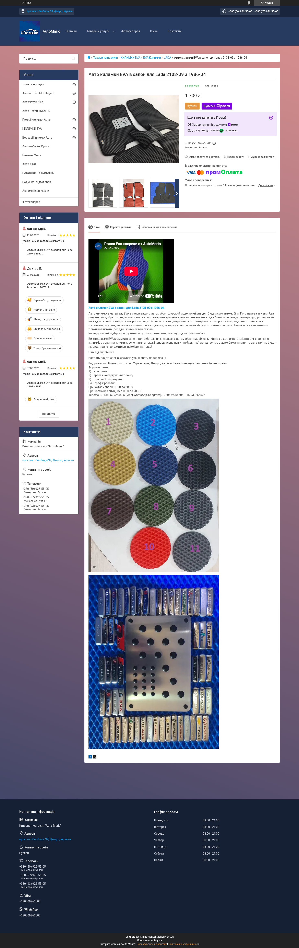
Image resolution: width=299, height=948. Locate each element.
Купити (192, 106)
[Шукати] (73, 59)
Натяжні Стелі (31, 155)
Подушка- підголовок (36, 182)
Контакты (174, 31)
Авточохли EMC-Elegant (38, 93)
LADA (167, 57)
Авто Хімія (29, 164)
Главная (71, 31)
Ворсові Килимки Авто (37, 137)
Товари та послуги (105, 57)
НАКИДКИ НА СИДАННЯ (38, 173)
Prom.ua (169, 936)
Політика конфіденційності (184, 944)
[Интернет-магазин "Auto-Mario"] (29, 31)
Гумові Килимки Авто (36, 119)
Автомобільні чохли (35, 190)
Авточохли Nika (32, 102)
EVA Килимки (152, 57)
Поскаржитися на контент (152, 944)
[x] (94, 757)
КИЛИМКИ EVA (130, 57)
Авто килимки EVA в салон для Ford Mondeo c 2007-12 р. (49, 285)
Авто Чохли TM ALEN (36, 111)
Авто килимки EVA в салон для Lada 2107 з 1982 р (50, 251)
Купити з (210, 106)
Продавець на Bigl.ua (149, 940)
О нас (154, 31)
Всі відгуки (49, 413)
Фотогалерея (130, 31)
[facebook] (90, 757)
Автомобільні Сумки (35, 146)
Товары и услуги (98, 31)
